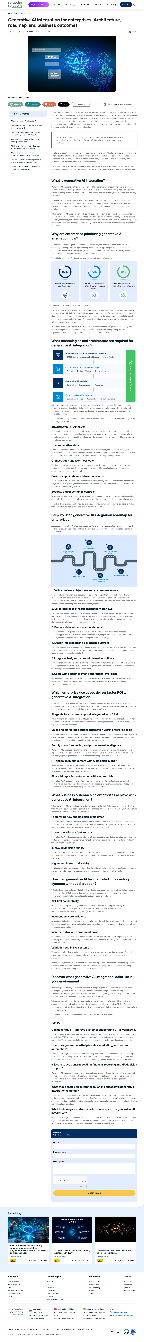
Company (127, 1282)
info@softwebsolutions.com (123, 1315)
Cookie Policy (34, 1329)
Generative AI (26, 13)
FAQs (13, 173)
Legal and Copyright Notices (72, 1329)
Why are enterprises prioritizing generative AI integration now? (26, 126)
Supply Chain (94, 1285)
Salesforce (50, 1288)
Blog (16, 13)
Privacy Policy (21, 1329)
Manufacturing (94, 1288)
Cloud (10, 1296)
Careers (127, 1288)
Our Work (98, 4)
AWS (48, 1285)
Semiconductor (94, 1282)
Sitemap (89, 1329)
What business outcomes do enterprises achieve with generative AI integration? (25, 154)
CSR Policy (46, 1329)
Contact (126, 4)
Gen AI (10, 1288)
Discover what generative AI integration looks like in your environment (25, 168)
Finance (92, 1290)
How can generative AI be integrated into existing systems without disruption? (26, 161)
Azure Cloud (51, 1290)
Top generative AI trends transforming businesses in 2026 (72, 1251)
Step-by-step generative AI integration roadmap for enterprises (25, 140)
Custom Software (14, 1293)
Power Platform (52, 1293)
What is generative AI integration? (23, 121)
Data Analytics (13, 1282)
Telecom (92, 1293)
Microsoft (49, 1282)
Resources (128, 1285)
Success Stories (130, 1290)
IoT (9, 1299)
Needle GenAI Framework (55, 1299)
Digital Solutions (38, 4)
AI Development (14, 1285)
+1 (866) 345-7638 (120, 1312)
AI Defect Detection (15, 1290)
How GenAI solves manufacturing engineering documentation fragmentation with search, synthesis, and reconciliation (28, 1249)
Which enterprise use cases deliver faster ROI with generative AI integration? (26, 147)
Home (10, 1329)
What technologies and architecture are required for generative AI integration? (25, 133)
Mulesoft (49, 1296)
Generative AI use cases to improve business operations (114, 1251)
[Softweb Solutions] (16, 1311)
